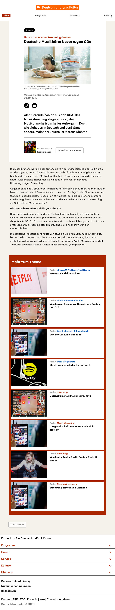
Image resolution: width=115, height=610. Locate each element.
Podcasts (75, 15)
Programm (40, 15)
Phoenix (33, 599)
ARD (15, 599)
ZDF (23, 599)
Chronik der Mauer (59, 599)
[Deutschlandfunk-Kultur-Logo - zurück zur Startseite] (57, 7)
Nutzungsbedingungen (16, 585)
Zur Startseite (17, 524)
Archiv (29, 30)
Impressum (8, 590)
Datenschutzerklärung (15, 581)
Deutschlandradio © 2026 (17, 604)
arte (43, 599)
